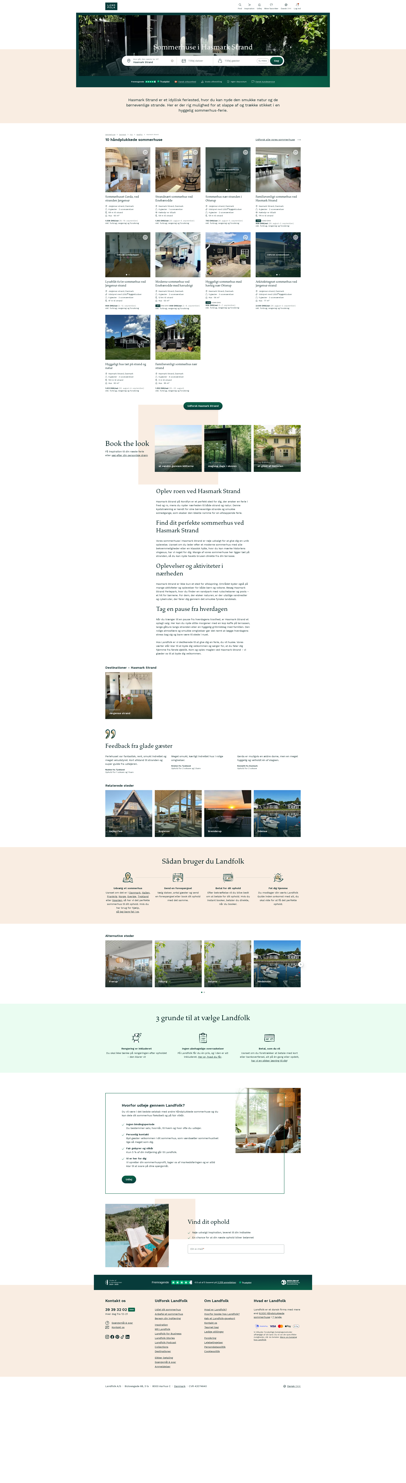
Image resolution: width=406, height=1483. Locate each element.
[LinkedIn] (127, 1337)
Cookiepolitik (212, 1351)
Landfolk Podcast (165, 1342)
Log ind (297, 8)
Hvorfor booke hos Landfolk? (222, 1313)
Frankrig (112, 896)
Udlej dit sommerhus (168, 1309)
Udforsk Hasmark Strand (203, 405)
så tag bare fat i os (127, 911)
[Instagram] (107, 1337)
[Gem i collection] (145, 152)
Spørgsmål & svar (122, 1322)
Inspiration (249, 8)
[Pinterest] (117, 1337)
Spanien (117, 900)
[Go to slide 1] (227, 189)
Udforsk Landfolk (171, 1301)
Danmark (122, 134)
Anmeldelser (162, 1366)
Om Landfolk (216, 1301)
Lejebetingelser (213, 1342)
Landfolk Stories (165, 1338)
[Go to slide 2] (229, 189)
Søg (276, 60)
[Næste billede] (146, 169)
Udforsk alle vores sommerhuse (275, 139)
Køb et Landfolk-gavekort (219, 1318)
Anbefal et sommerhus (169, 1313)
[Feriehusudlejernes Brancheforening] (291, 1282)
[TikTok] (122, 1337)
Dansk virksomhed (187, 82)
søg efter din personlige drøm (130, 455)
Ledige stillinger (214, 1331)
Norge (122, 896)
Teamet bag (211, 1327)
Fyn (131, 134)
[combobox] (149, 61)
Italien (146, 892)
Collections (161, 1346)
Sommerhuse (110, 134)
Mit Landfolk (162, 1329)
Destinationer (163, 1351)
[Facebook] (112, 1337)
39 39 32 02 (116, 1310)
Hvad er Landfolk (270, 1301)
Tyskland (143, 896)
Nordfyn (140, 134)
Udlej (259, 8)
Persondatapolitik (215, 1346)
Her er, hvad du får (209, 1056)
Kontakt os (118, 1327)
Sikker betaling (164, 1357)
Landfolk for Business (168, 1333)
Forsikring (210, 1338)
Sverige (131, 896)
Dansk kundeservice (265, 82)
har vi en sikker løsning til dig (269, 1060)
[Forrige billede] (109, 169)
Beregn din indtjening (168, 1318)
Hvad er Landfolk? (215, 1309)
